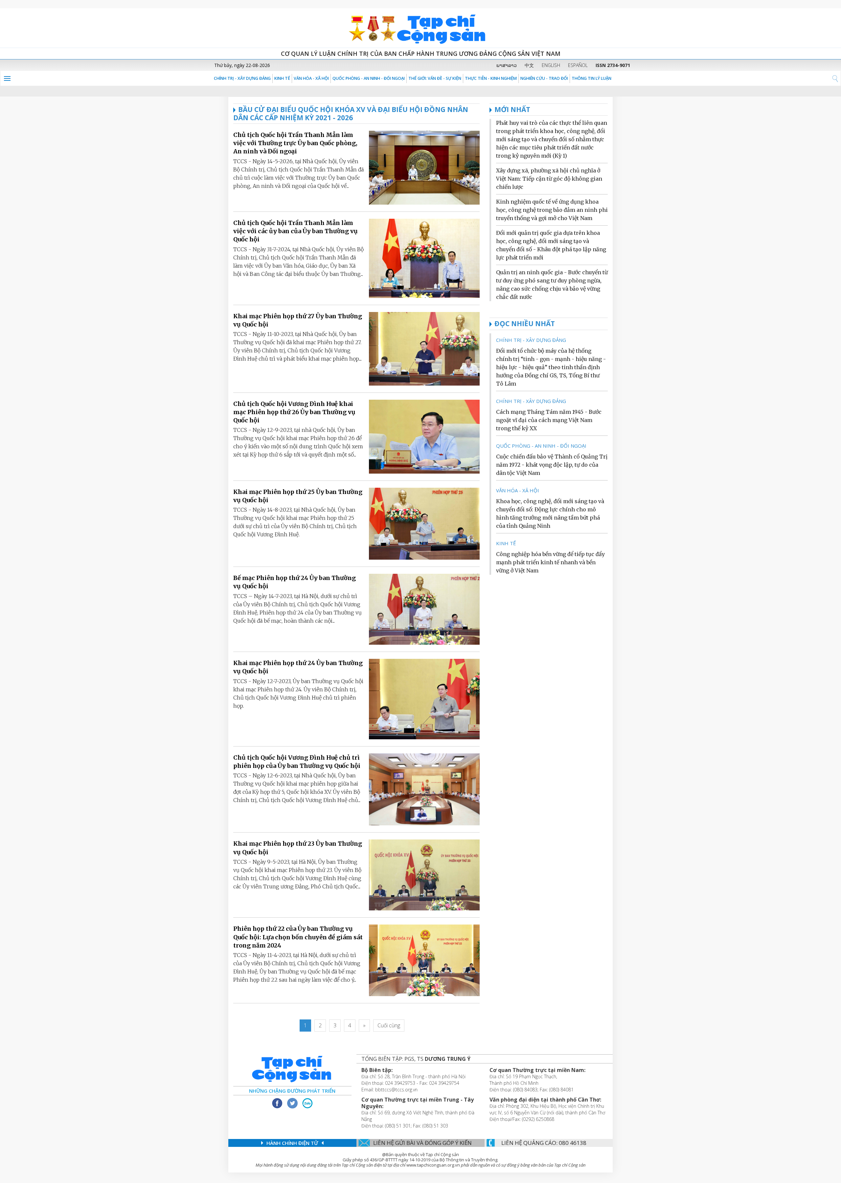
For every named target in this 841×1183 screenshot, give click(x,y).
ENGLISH (551, 65)
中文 (529, 65)
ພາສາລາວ (506, 65)
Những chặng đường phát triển (292, 1090)
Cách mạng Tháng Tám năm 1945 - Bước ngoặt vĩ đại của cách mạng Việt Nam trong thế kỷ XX (549, 420)
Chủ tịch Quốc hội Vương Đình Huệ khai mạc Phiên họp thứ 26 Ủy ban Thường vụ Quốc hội (294, 412)
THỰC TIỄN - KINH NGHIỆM (491, 78)
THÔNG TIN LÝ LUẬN (591, 78)
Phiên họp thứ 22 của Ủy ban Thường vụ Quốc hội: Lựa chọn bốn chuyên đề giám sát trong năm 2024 (298, 937)
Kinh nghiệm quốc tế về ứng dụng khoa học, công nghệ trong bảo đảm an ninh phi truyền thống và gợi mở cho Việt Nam (552, 209)
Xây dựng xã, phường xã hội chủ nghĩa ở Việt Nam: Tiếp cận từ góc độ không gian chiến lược (549, 178)
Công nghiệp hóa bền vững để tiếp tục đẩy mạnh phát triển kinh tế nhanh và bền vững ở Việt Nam (550, 562)
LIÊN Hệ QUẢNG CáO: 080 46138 (543, 1143)
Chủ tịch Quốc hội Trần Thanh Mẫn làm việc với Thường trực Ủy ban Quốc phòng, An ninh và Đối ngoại (295, 143)
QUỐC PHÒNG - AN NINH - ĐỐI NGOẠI (368, 78)
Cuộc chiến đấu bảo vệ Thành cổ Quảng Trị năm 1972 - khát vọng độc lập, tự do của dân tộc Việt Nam (551, 464)
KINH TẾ (282, 78)
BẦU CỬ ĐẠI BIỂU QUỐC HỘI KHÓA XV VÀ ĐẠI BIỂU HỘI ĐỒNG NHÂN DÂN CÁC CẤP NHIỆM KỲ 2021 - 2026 (350, 113)
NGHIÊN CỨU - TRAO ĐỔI (544, 78)
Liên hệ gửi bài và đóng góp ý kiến (422, 1143)
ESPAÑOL (578, 65)
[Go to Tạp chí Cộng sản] (420, 28)
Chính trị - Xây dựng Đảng (242, 78)
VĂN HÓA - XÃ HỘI (311, 78)
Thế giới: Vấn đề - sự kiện (434, 78)
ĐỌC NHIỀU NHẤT (524, 323)
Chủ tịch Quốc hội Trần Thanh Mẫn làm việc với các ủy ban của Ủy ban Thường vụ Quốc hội (295, 231)
